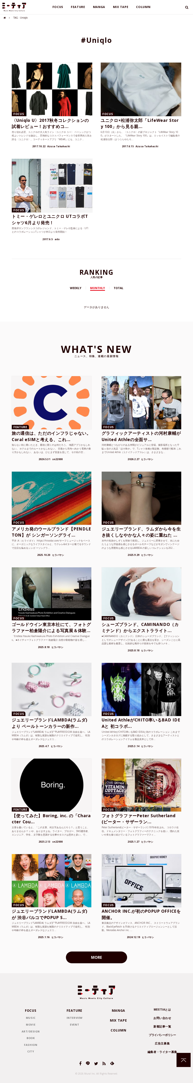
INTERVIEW (75, 1017)
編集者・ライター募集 (162, 1052)
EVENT (74, 1024)
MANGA (99, 7)
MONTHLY (97, 288)
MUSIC (31, 1017)
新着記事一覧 (162, 1026)
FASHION (30, 1045)
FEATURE (78, 7)
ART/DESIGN (31, 1031)
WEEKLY (75, 288)
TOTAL (118, 288)
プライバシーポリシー (162, 1035)
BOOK (31, 1038)
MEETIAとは (162, 1009)
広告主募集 (162, 1043)
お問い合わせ (162, 1018)
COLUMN (143, 7)
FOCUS (57, 7)
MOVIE (30, 1024)
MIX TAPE (121, 7)
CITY (30, 1051)
